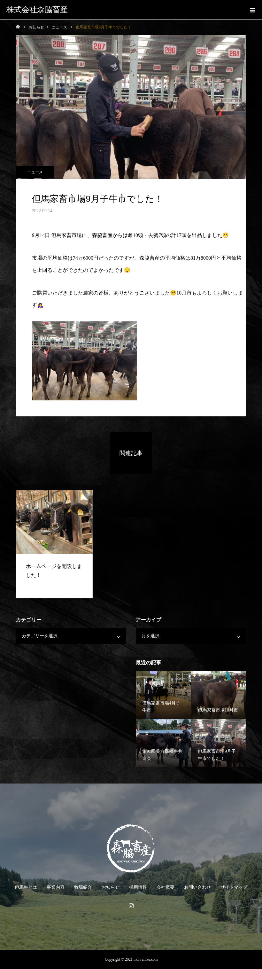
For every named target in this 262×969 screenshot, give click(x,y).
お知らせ (110, 887)
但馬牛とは (26, 887)
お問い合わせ (197, 887)
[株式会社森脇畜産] (131, 848)
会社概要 (165, 887)
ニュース (35, 172)
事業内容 (56, 887)
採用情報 (138, 887)
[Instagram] (131, 905)
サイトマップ (233, 887)
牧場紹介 (83, 887)
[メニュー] (252, 9)
